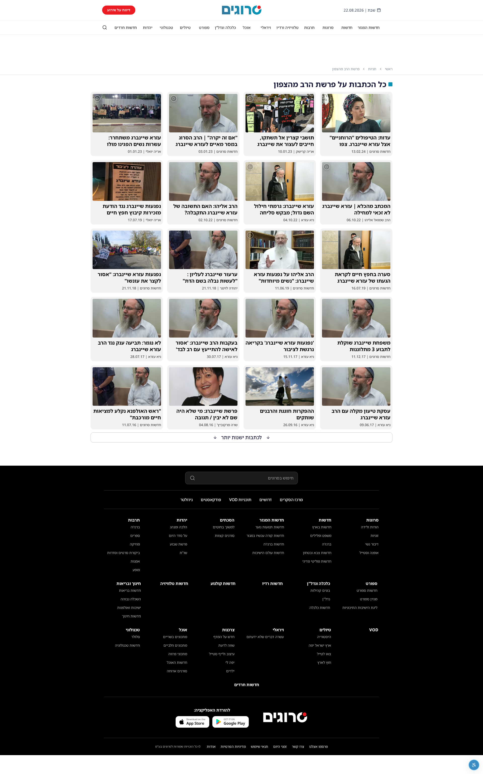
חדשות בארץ (321, 527)
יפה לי (229, 662)
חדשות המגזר (369, 27)
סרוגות (328, 27)
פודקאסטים (211, 499)
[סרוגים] (285, 717)
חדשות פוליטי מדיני (316, 561)
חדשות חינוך (131, 616)
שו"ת (183, 552)
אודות (211, 746)
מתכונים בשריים (175, 636)
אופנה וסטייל (369, 552)
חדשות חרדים (125, 27)
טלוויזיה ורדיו (287, 27)
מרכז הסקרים (291, 499)
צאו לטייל (324, 653)
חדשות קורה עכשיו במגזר (265, 535)
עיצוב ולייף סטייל (221, 653)
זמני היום (280, 746)
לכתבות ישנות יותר (241, 437)
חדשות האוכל (177, 662)
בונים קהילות (320, 590)
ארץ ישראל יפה (320, 645)
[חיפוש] (104, 27)
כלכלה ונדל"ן (225, 27)
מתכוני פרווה (177, 653)
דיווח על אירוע (118, 10)
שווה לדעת (226, 645)
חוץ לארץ (324, 662)
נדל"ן (326, 599)
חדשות (346, 27)
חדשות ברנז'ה (273, 544)
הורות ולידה (370, 527)
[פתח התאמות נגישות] (474, 765)
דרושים (265, 499)
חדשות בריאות (130, 590)
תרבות (309, 27)
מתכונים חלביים (175, 645)
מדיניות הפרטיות (233, 746)
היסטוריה (324, 636)
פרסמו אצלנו (318, 746)
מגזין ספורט (368, 599)
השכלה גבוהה (130, 599)
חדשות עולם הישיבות (268, 552)
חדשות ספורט (367, 590)
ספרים (135, 535)
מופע (136, 569)
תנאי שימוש (259, 746)
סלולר (135, 636)
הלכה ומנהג (178, 527)
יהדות (147, 27)
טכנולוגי (166, 27)
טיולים (185, 27)
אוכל (247, 27)
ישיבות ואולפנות (129, 607)
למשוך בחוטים (223, 527)
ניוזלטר (186, 499)
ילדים (230, 671)
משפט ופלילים (320, 535)
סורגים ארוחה (177, 671)
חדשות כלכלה (319, 607)
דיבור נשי (372, 544)
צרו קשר (298, 746)
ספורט (204, 27)
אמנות (135, 561)
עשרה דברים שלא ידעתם (265, 636)
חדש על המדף (223, 636)
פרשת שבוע (178, 544)
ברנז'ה (326, 544)
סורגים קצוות (224, 535)
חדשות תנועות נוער (269, 527)
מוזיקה (135, 544)
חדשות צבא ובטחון (317, 552)
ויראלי (266, 27)
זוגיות (375, 535)
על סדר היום (178, 535)
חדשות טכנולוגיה (127, 645)
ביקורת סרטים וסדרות (123, 552)
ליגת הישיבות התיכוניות (359, 607)
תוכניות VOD (240, 499)
